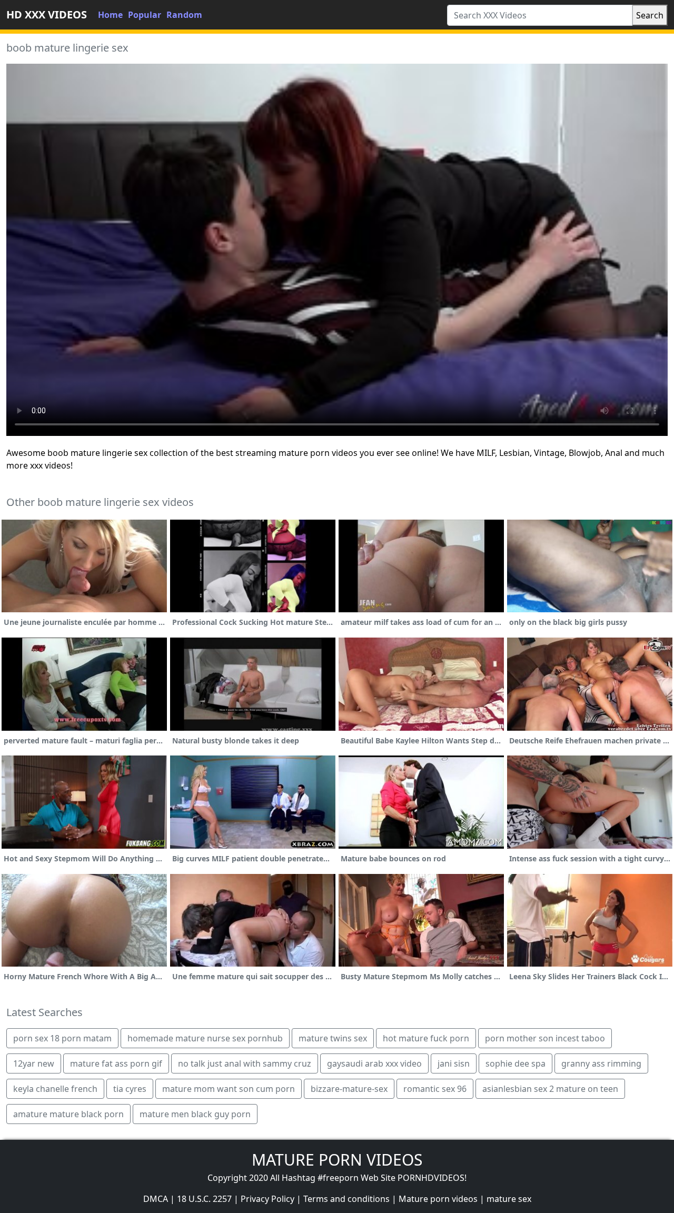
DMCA (155, 1199)
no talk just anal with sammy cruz (244, 1063)
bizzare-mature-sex (349, 1089)
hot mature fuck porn (426, 1038)
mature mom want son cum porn (228, 1089)
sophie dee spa (515, 1063)
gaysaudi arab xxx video (374, 1063)
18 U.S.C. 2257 (204, 1199)
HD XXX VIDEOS (46, 14)
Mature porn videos (438, 1199)
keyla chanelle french (55, 1089)
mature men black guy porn (195, 1114)
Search (649, 15)
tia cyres (129, 1089)
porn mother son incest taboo (545, 1038)
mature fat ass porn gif (116, 1063)
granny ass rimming (601, 1063)
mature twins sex (333, 1038)
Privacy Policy (267, 1199)
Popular (144, 15)
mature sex (509, 1199)
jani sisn (454, 1063)
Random (184, 15)
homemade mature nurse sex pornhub (205, 1038)
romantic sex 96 (435, 1089)
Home (110, 15)
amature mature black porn (68, 1114)
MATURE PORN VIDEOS (337, 1159)
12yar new (33, 1063)
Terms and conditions (346, 1199)
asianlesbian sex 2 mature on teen (550, 1089)
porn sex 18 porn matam (62, 1038)
